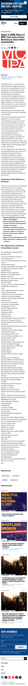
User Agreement (4, 683)
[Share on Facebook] (9, 48)
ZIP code (4, 646)
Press (2, 666)
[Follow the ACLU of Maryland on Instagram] (13, 677)
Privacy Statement (12, 683)
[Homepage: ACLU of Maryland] (6, 23)
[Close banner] (25, 2)
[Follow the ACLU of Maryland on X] (6, 677)
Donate (3, 673)
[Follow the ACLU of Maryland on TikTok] (16, 677)
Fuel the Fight (14, 16)
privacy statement (16, 652)
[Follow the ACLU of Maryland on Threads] (20, 677)
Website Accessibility (21, 683)
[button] (15, 48)
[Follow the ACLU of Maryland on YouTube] (9, 677)
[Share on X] (12, 48)
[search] (25, 658)
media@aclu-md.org (6, 78)
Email (3, 641)
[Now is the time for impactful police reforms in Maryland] (14, 503)
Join (2, 669)
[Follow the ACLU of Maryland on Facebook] (2, 677)
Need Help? (4, 663)
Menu (16, 23)
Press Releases (5, 31)
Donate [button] (22, 23)
